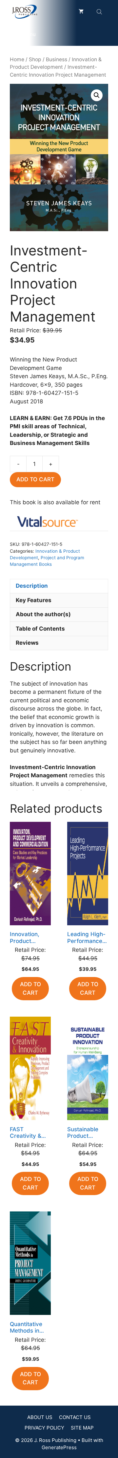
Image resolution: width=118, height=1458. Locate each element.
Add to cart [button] (30, 988)
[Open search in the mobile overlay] (100, 11)
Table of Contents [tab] (40, 628)
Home (17, 59)
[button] (97, 95)
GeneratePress (59, 1447)
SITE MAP (82, 1428)
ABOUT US (39, 1417)
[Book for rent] (47, 523)
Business (56, 59)
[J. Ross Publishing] (24, 11)
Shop (35, 59)
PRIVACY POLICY (44, 1428)
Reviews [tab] (27, 642)
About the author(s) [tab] (43, 614)
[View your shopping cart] (81, 11)
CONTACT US (75, 1417)
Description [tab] (32, 585)
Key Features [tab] (33, 600)
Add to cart (35, 479)
